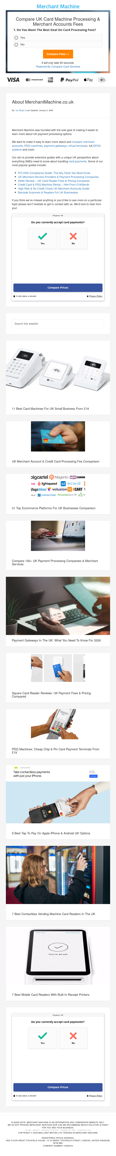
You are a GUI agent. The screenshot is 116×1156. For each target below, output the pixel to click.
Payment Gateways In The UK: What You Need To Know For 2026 (56, 640)
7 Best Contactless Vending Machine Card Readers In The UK (53, 914)
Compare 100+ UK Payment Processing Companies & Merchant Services (55, 562)
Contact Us (84, 1130)
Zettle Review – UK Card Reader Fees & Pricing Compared (53, 181)
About (36, 1130)
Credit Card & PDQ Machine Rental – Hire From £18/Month (53, 184)
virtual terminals (77, 146)
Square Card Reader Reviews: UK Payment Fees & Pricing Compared (51, 694)
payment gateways (55, 146)
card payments (78, 161)
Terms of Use (68, 1130)
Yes (22, 38)
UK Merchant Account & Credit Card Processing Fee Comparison (55, 461)
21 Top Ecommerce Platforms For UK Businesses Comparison (53, 508)
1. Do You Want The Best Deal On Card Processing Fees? (54, 30)
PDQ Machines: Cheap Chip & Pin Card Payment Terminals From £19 (55, 751)
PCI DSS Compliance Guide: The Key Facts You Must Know (54, 173)
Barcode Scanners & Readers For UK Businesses (48, 192)
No (22, 44)
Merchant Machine (58, 6)
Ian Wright (20, 110)
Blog (28, 1130)
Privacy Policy (50, 1130)
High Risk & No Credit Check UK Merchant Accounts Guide (53, 188)
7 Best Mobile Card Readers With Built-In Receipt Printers (50, 994)
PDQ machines (33, 146)
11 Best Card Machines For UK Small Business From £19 (50, 408)
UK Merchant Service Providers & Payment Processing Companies (58, 177)
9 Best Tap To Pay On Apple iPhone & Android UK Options (51, 833)
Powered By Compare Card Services (58, 66)
